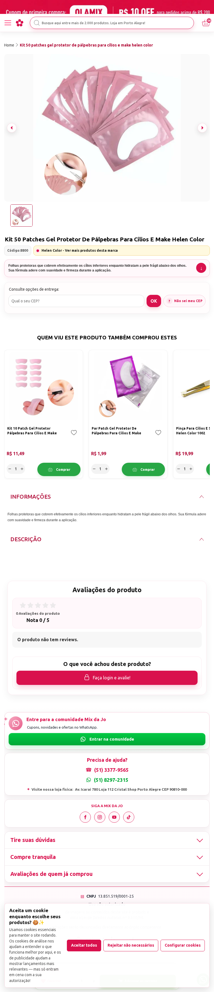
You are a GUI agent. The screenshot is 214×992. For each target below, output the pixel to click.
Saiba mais (201, 268)
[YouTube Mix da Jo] (114, 817)
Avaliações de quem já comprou (51, 874)
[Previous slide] (11, 128)
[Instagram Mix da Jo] (99, 817)
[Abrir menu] (7, 23)
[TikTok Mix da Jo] (128, 817)
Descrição (26, 539)
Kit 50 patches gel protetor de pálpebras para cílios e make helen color (86, 45)
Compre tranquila (33, 857)
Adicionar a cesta (59, 469)
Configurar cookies (183, 945)
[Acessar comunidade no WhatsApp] (107, 739)
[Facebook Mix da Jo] (85, 817)
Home (9, 45)
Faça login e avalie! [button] (111, 677)
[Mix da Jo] (19, 23)
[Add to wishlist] (74, 436)
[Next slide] (202, 128)
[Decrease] (10, 469)
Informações (30, 496)
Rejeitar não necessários (131, 945)
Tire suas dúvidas (32, 840)
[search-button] (37, 23)
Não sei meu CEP (188, 301)
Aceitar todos (84, 945)
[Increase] (22, 469)
